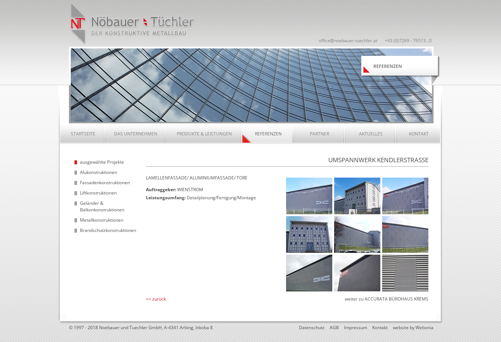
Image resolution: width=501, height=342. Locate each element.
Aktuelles (371, 134)
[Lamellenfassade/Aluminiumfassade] (357, 213)
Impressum (355, 327)
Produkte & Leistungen (204, 134)
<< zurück (156, 299)
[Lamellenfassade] (309, 213)
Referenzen (268, 134)
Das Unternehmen (135, 134)
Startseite (83, 134)
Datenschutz (312, 327)
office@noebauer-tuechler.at (348, 40)
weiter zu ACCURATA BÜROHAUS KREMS (386, 299)
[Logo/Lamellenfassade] (309, 290)
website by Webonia (413, 327)
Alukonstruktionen (98, 172)
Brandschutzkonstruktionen (108, 230)
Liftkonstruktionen (98, 193)
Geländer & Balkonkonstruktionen (102, 206)
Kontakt (419, 134)
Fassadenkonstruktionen (105, 182)
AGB (334, 327)
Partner (319, 134)
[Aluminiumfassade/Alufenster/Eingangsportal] (309, 251)
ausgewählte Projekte (102, 162)
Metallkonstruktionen (101, 220)
